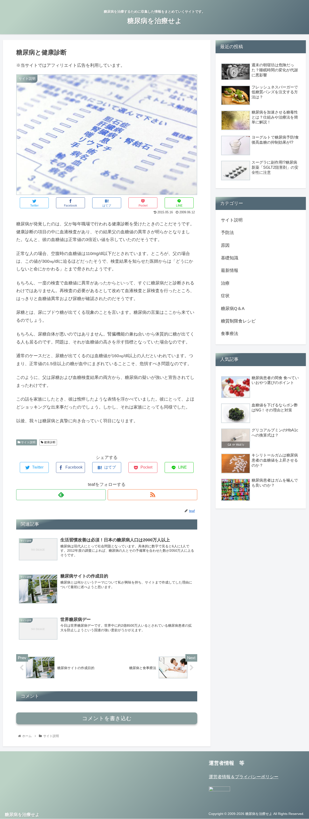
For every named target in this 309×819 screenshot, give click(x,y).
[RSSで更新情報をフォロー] (152, 494)
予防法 (227, 232)
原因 (225, 245)
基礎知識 (229, 257)
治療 (225, 283)
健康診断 (49, 442)
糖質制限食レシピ (238, 321)
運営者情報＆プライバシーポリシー (243, 776)
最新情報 (229, 270)
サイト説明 (27, 442)
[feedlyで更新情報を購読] (61, 494)
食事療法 (229, 333)
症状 (225, 295)
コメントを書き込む (107, 718)
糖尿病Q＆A (233, 308)
